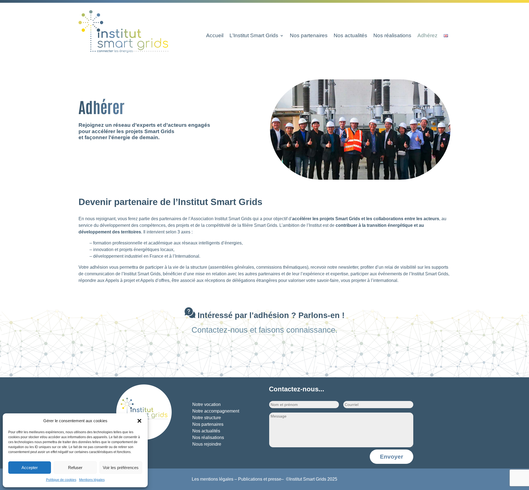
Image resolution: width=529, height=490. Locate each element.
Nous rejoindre (206, 444)
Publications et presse (259, 479)
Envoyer (391, 456)
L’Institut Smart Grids (254, 36)
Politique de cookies (61, 480)
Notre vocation (206, 404)
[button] (139, 421)
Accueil (214, 36)
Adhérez (427, 36)
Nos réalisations (392, 36)
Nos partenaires (309, 36)
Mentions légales (92, 480)
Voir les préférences (121, 467)
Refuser (75, 467)
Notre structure (206, 417)
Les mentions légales (212, 479)
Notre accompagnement (215, 411)
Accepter (29, 467)
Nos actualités (350, 36)
